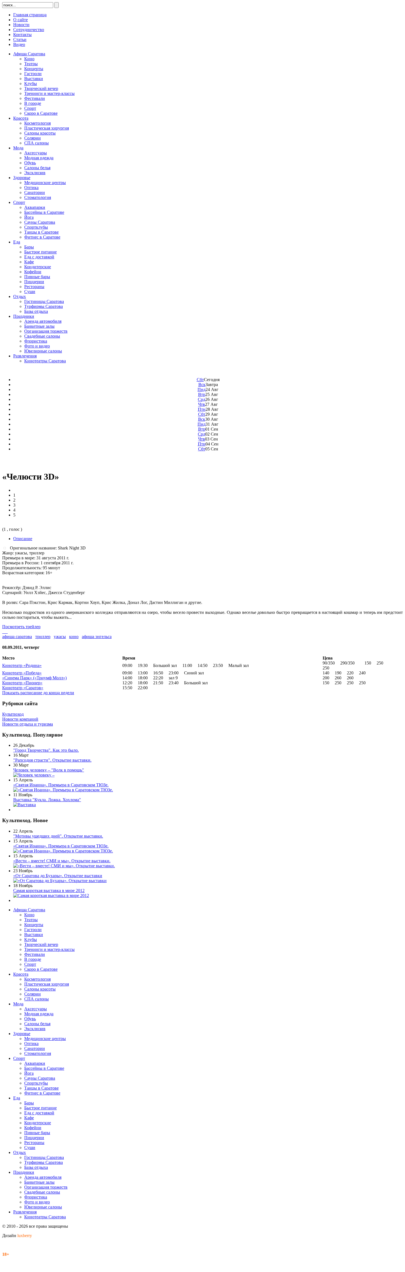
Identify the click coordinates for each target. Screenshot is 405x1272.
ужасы (60, 636)
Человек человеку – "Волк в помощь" (48, 770)
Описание (22, 538)
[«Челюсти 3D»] (6, 547)
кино (74, 636)
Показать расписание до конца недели (38, 692)
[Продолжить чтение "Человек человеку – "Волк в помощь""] (34, 775)
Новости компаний (20, 719)
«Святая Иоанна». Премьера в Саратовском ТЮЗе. (61, 785)
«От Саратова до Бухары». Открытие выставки (57, 875)
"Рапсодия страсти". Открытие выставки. (52, 760)
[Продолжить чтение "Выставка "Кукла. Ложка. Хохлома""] (24, 804)
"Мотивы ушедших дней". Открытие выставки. (58, 836)
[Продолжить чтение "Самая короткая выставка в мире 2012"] (51, 895)
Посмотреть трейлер (21, 626)
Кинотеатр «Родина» (22, 665)
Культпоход (13, 714)
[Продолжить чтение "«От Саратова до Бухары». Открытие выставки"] (60, 880)
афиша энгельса (97, 636)
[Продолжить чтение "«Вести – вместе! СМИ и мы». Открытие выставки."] (64, 865)
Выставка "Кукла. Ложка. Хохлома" (47, 799)
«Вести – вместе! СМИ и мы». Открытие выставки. (61, 860)
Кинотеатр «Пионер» (22, 682)
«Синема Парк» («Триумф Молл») (34, 677)
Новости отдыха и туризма (27, 724)
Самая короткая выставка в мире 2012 (49, 890)
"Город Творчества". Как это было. (46, 750)
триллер (42, 636)
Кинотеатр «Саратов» (22, 687)
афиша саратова (17, 636)
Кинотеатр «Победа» (22, 673)
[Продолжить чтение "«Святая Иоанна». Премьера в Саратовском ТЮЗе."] (63, 789)
